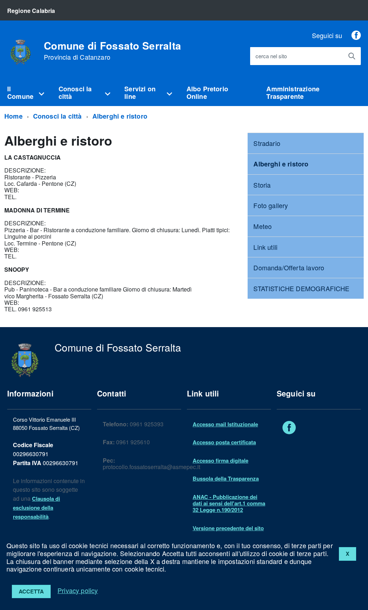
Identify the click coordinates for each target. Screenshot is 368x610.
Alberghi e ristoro (119, 116)
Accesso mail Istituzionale (225, 424)
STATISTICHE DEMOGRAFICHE (301, 288)
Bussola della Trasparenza (226, 478)
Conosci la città (75, 92)
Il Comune (20, 92)
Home (13, 116)
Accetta (31, 591)
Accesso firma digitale (220, 460)
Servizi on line (140, 92)
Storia (262, 184)
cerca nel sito (271, 56)
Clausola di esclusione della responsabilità (36, 507)
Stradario (266, 143)
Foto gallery (270, 205)
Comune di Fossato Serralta (112, 51)
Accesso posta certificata (224, 442)
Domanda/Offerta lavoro (288, 267)
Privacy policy (78, 590)
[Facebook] (356, 35)
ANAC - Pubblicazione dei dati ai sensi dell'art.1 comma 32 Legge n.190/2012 (229, 503)
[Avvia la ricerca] (352, 56)
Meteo (262, 226)
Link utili (265, 247)
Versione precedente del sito (228, 528)
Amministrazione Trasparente (292, 92)
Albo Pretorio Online (207, 92)
